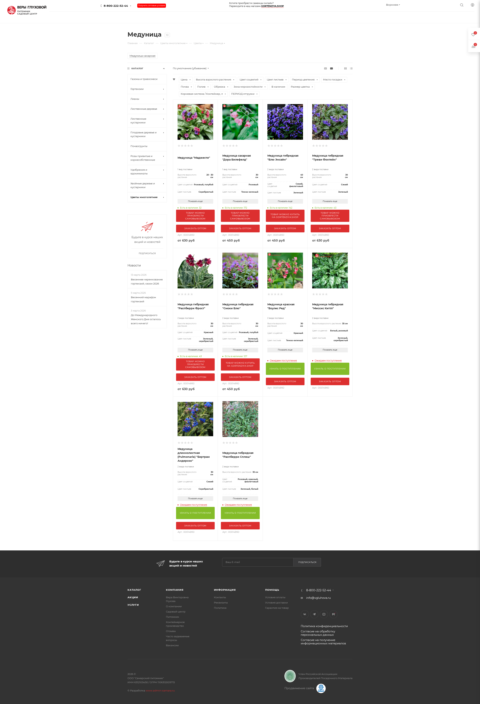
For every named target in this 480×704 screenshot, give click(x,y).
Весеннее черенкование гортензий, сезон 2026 (147, 281)
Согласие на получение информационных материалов (323, 641)
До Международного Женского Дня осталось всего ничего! (146, 319)
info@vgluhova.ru (318, 598)
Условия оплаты (275, 597)
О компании (174, 606)
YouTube (324, 614)
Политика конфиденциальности (324, 626)
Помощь (272, 589)
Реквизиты (221, 602)
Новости (134, 265)
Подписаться (307, 562)
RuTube (333, 614)
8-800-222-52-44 (116, 6)
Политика (220, 607)
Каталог (134, 589)
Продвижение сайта (299, 688)
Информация (225, 589)
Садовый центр (175, 611)
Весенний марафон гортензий (143, 299)
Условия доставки (276, 602)
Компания (174, 589)
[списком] (351, 68)
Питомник (172, 616)
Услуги (133, 604)
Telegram (314, 614)
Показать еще (195, 201)
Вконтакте (305, 614)
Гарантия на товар (277, 607)
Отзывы (171, 631)
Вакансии (172, 645)
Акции (133, 597)
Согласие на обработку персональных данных (318, 633)
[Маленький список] (325, 68)
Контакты (220, 597)
